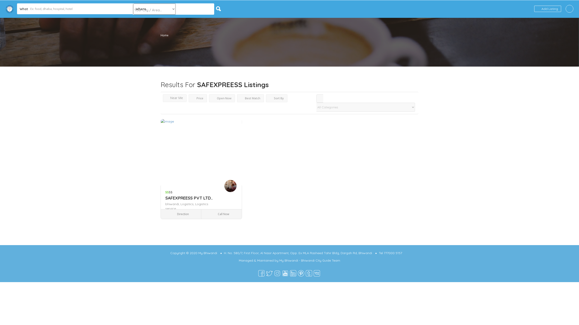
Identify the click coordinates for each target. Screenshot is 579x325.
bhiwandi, (172, 204)
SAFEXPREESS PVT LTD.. (189, 198)
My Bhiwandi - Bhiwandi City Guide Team (309, 260)
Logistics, (187, 204)
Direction (182, 214)
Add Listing (549, 9)
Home (164, 35)
